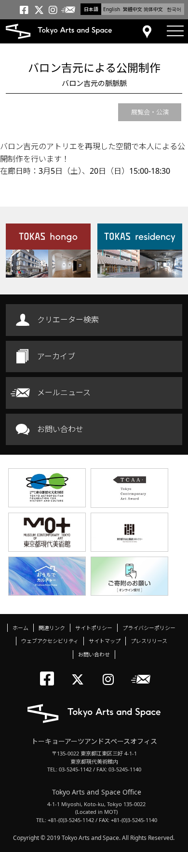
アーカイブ (56, 356)
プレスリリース (149, 640)
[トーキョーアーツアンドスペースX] (79, 671)
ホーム (20, 627)
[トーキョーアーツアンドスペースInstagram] (111, 671)
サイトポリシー (93, 627)
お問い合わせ (60, 429)
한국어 (174, 9)
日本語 (91, 9)
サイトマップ (105, 640)
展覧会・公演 (150, 112)
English (111, 9)
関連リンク (52, 627)
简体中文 (153, 9)
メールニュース (64, 392)
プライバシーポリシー (148, 627)
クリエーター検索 (68, 319)
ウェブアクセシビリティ (50, 640)
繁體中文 (132, 9)
